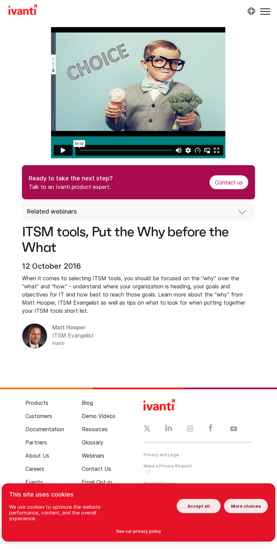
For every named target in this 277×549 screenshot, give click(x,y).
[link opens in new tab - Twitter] (147, 429)
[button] (265, 11)
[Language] (250, 11)
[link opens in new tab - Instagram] (190, 429)
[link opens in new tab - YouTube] (233, 429)
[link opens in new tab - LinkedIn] (168, 429)
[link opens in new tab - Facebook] (210, 429)
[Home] (22, 11)
